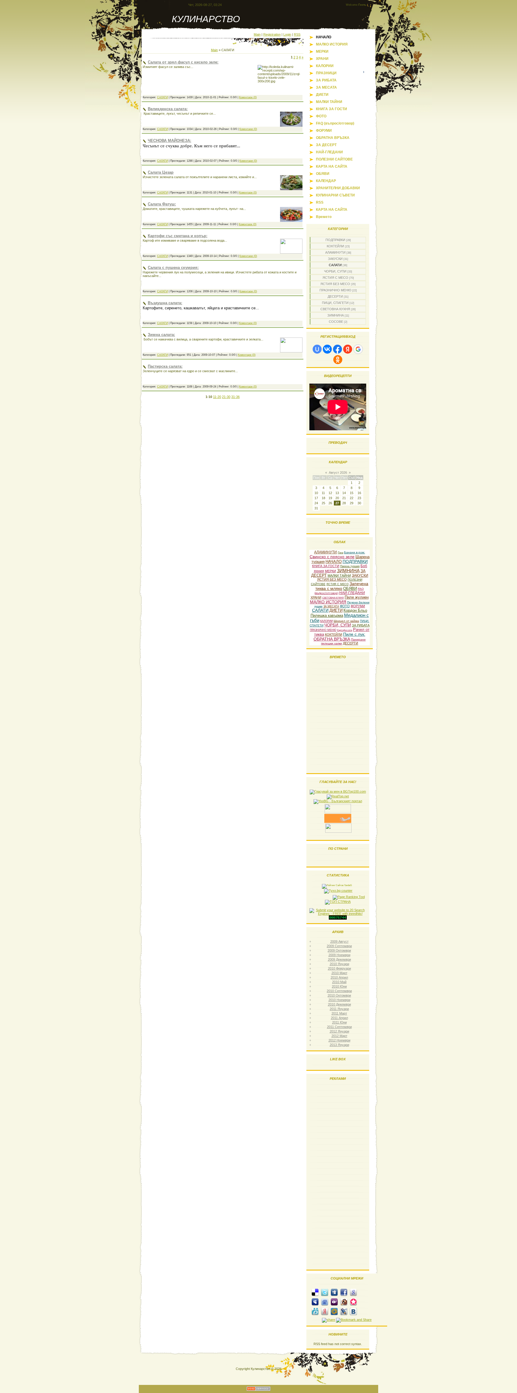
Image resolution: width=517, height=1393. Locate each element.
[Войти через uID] (317, 349)
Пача (340, 552)
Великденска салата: (168, 109)
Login (287, 34)
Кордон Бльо (355, 610)
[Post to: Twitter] (324, 1292)
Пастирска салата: (165, 366)
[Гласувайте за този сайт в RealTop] (338, 796)
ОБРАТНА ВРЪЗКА (332, 639)
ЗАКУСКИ (335, 259)
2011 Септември (339, 1027)
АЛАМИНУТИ (335, 252)
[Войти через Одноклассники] (337, 359)
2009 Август (339, 941)
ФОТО (345, 606)
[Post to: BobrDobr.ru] (344, 1301)
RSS (297, 34)
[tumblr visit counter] (338, 918)
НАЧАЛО (334, 561)
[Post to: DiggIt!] (334, 1292)
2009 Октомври (339, 950)
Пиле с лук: (354, 634)
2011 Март (339, 1013)
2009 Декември (339, 959)
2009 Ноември (339, 955)
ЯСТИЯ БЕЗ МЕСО (335, 284)
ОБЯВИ (350, 588)
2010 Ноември (339, 1000)
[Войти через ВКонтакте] (327, 349)
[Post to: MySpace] (315, 1301)
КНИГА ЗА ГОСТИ (325, 566)
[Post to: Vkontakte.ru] (353, 1311)
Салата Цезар (161, 172)
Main (257, 34)
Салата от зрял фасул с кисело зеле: (183, 62)
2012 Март (339, 1036)
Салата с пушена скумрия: (173, 267)
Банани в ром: (354, 552)
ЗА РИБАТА (360, 625)
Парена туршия (350, 566)
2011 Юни (339, 1022)
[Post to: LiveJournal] (344, 1311)
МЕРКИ (330, 571)
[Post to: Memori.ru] (353, 1301)
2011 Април (339, 1018)
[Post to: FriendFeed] (324, 1301)
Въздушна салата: (165, 303)
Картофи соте (344, 630)
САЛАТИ (162, 97)
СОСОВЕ (336, 321)
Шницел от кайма (346, 621)
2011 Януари (339, 1009)
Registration (272, 34)
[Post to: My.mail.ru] (334, 1311)
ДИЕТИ (336, 610)
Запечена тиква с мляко (341, 586)
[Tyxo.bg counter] (338, 890)
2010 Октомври (339, 995)
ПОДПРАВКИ (335, 240)
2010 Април (339, 977)
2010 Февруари (339, 968)
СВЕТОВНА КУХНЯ (335, 309)
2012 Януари (339, 1031)
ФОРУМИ (358, 606)
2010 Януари (339, 964)
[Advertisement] (338, 1176)
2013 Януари (339, 1045)
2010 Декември (339, 1004)
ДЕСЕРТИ (335, 296)
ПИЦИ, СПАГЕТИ (335, 303)
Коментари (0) (248, 97)
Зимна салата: (161, 334)
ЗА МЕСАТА (331, 606)
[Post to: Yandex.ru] (324, 1311)
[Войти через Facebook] (337, 349)
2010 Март (339, 973)
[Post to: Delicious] (315, 1292)
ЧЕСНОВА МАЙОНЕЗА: (169, 140)
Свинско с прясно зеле (332, 556)
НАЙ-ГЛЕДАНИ (352, 593)
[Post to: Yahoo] (334, 1301)
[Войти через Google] (358, 349)
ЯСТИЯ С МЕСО (335, 277)
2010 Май (339, 982)
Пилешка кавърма (327, 615)
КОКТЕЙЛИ (335, 246)
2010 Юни (339, 986)
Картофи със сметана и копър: (177, 236)
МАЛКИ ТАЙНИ (339, 575)
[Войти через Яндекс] (347, 349)
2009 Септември (339, 946)
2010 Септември (339, 991)
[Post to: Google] (353, 1292)
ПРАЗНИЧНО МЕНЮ (335, 290)
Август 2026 (338, 472)
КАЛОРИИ (326, 621)
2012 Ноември (339, 1040)
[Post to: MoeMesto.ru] (315, 1311)
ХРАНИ (316, 597)
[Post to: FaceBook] (344, 1292)
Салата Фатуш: (162, 204)
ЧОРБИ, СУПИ (335, 271)
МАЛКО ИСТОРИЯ (328, 601)
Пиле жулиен (357, 597)
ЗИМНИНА (335, 315)
